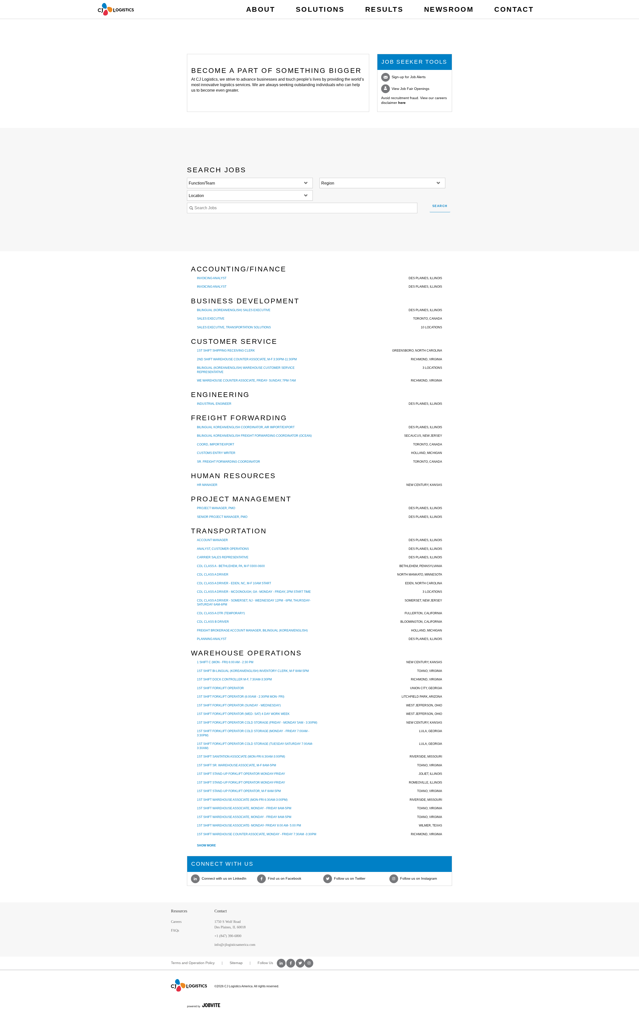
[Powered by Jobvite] (203, 1005)
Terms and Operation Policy (193, 963)
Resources (179, 911)
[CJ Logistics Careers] (116, 9)
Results (384, 9)
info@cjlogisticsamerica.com (234, 945)
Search (440, 206)
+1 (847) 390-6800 (227, 936)
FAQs (175, 930)
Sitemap (236, 963)
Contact (514, 9)
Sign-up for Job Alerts (408, 77)
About (260, 9)
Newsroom (449, 9)
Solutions (320, 9)
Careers (176, 922)
